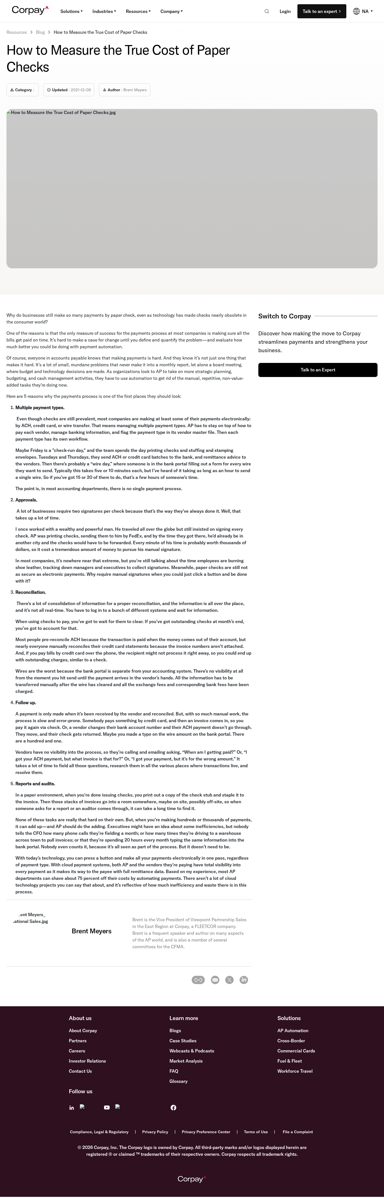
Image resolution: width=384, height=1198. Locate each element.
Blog (40, 32)
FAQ (174, 1071)
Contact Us (80, 1071)
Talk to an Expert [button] (318, 369)
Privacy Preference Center (206, 1131)
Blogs (175, 1030)
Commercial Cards (296, 1051)
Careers (77, 1051)
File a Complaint (298, 1131)
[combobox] (265, 11)
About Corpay (83, 1030)
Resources (137, 11)
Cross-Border (291, 1040)
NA (365, 11)
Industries (102, 11)
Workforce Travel (295, 1071)
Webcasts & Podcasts (192, 1051)
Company (170, 11)
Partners (78, 1040)
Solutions (70, 11)
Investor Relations (87, 1061)
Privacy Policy (155, 1131)
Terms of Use (256, 1131)
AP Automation (292, 1030)
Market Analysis (186, 1061)
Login (285, 11)
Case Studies (183, 1040)
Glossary (179, 1081)
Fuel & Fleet (289, 1061)
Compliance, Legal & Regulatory (99, 1131)
